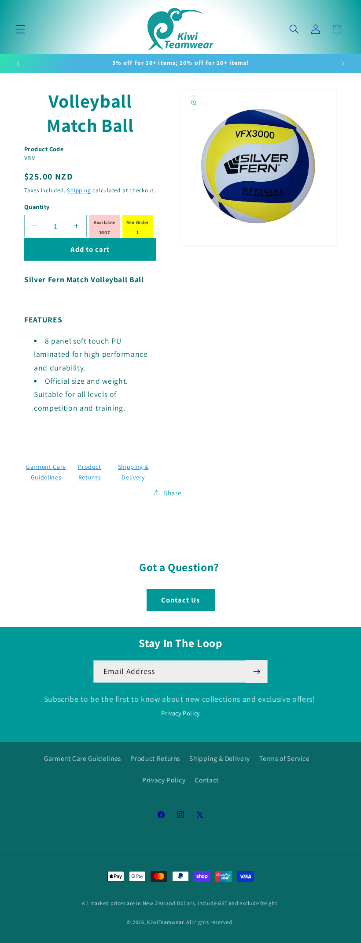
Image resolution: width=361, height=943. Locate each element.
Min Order (137, 222)
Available (104, 222)
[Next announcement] (343, 63)
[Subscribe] (256, 671)
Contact (207, 779)
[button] (20, 29)
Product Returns (155, 758)
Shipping (79, 190)
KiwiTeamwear (165, 922)
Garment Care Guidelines (82, 758)
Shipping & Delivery (219, 758)
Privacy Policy (180, 713)
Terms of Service (284, 758)
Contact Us (180, 600)
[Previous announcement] (18, 63)
